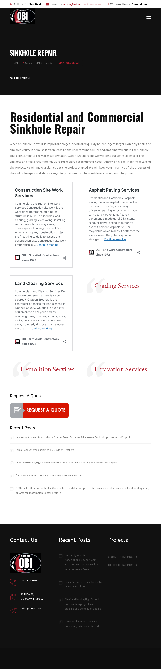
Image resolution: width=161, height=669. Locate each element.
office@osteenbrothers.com (82, 4)
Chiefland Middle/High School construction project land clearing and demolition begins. (66, 462)
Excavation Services (120, 369)
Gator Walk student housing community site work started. (49, 475)
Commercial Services (38, 63)
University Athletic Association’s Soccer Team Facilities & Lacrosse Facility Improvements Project (73, 437)
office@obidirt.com (32, 608)
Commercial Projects (124, 557)
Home (15, 63)
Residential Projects (124, 565)
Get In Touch (20, 78)
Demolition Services (48, 369)
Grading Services (117, 285)
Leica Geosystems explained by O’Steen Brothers (45, 450)
